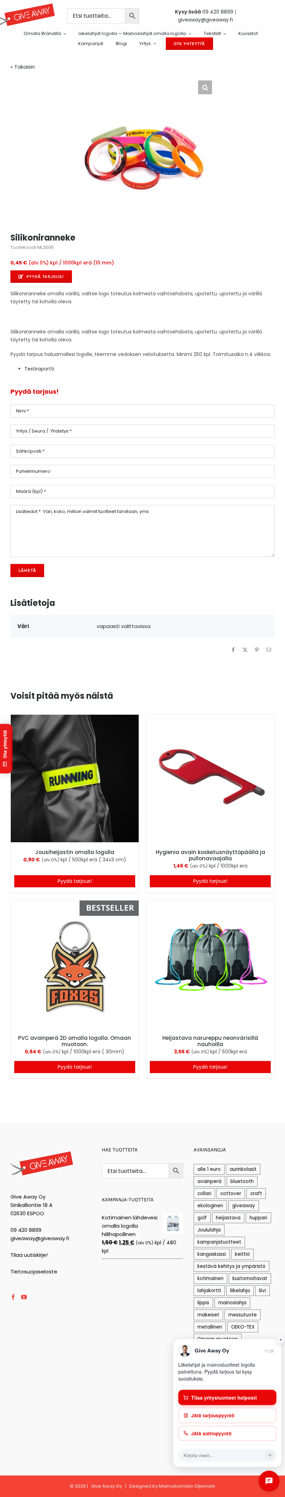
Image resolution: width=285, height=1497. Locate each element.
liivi (262, 1290)
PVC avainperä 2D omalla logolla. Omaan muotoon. (74, 1041)
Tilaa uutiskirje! (29, 1255)
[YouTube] (24, 1297)
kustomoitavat (250, 1278)
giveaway (243, 1205)
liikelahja (240, 1290)
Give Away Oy (106, 1486)
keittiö (242, 1254)
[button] (205, 87)
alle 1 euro (209, 1169)
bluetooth (242, 1181)
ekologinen (210, 1205)
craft (256, 1193)
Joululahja (209, 1230)
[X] (245, 650)
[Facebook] (233, 650)
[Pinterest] (257, 650)
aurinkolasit (243, 1169)
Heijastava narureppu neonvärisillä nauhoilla (210, 1041)
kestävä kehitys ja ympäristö (231, 1266)
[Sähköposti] (269, 650)
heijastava (228, 1218)
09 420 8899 (217, 11)
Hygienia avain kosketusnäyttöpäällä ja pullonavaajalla (210, 855)
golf (202, 1218)
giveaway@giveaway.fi (205, 19)
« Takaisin (22, 66)
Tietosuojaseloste (33, 1271)
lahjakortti (209, 1290)
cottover (230, 1193)
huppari (258, 1218)
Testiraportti (39, 368)
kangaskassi (211, 1254)
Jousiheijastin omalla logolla (74, 852)
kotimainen (210, 1278)
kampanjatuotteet (219, 1242)
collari (204, 1193)
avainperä (209, 1181)
